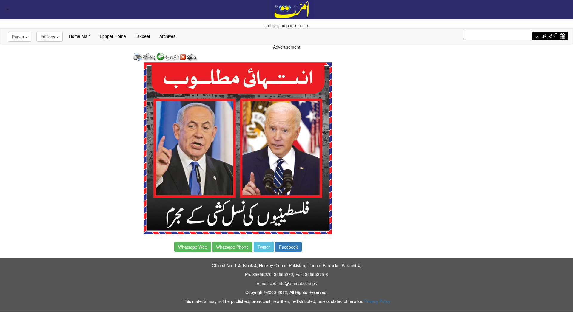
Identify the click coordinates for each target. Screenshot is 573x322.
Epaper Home (113, 36)
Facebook (288, 247)
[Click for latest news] (292, 9)
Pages (18, 37)
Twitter (264, 247)
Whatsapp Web (192, 247)
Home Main (80, 36)
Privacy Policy (377, 301)
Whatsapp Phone (232, 247)
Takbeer (142, 36)
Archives (167, 36)
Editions (48, 37)
